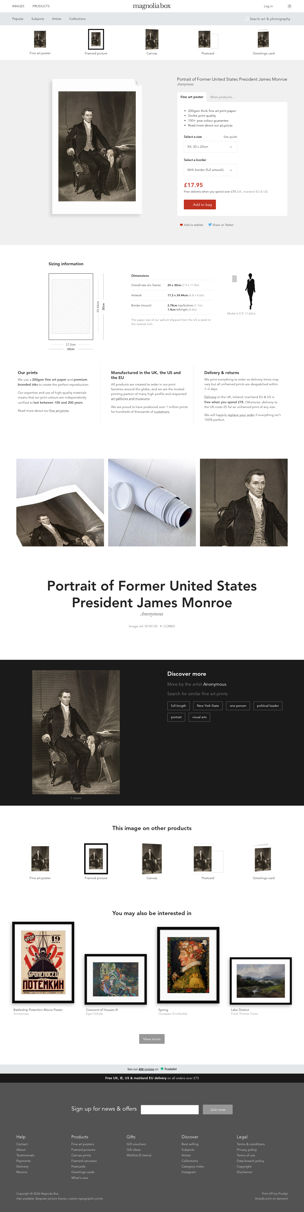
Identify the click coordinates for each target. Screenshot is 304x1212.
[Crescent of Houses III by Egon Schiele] (116, 979)
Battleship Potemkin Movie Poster (38, 1010)
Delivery (210, 397)
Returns (21, 1172)
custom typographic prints (85, 1198)
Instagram (189, 1172)
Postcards (78, 1166)
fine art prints (59, 411)
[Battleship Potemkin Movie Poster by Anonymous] (43, 963)
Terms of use (246, 1155)
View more (152, 1039)
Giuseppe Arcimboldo (172, 1013)
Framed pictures (83, 1150)
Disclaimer (244, 1172)
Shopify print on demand (271, 1198)
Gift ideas (134, 1150)
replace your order (241, 415)
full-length (178, 706)
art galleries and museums (130, 399)
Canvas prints (81, 1155)
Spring (163, 1010)
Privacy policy (247, 1150)
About (20, 1150)
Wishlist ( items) (139, 1155)
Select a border (195, 160)
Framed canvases (84, 1161)
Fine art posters (82, 1144)
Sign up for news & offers (104, 1108)
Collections (77, 19)
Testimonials (25, 1155)
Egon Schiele (94, 1013)
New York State (208, 706)
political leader (268, 706)
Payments (23, 1161)
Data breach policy (250, 1161)
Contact (22, 1144)
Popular (17, 19)
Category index (193, 1166)
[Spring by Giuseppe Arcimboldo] (188, 966)
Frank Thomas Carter (244, 1013)
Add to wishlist (193, 225)
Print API (267, 1193)
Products (41, 6)
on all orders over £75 (152, 1078)
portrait (176, 717)
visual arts (199, 717)
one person (238, 706)
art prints (226, 125)
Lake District (240, 1010)
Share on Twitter (223, 225)
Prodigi (283, 1193)
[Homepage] (152, 7)
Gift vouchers (136, 1144)
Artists (56, 19)
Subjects (37, 19)
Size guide (230, 137)
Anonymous (185, 84)
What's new (79, 1178)
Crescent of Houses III (102, 1010)
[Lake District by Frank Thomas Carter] (261, 981)
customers (161, 412)
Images (18, 6)
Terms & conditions (251, 1144)
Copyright (244, 1166)
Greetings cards (83, 1172)
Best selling (190, 1144)
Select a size (210, 137)
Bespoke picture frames (51, 1198)
